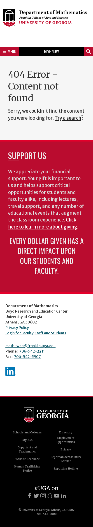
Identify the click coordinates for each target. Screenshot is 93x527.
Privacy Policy (17, 327)
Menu (12, 51)
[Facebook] (29, 495)
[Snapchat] (50, 495)
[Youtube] (56, 495)
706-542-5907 (27, 356)
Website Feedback (27, 459)
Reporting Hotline (66, 468)
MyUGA (27, 440)
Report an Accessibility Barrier (66, 459)
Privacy (65, 449)
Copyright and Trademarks (27, 449)
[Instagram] (43, 495)
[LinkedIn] (63, 495)
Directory (65, 432)
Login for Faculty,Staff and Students (35, 333)
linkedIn (10, 371)
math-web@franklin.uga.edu (30, 345)
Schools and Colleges (27, 432)
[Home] (46, 22)
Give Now (51, 51)
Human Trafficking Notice (27, 468)
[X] (36, 495)
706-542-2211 (32, 351)
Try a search (68, 118)
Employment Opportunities (65, 440)
